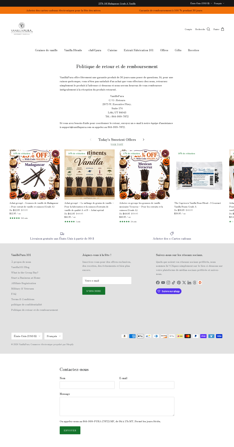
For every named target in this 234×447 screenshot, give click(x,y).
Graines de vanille (46, 50)
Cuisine (112, 50)
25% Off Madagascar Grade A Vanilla (117, 3)
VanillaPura (24, 344)
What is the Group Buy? (24, 272)
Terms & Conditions (22, 299)
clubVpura (95, 50)
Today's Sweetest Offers (117, 139)
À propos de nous (21, 262)
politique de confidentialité (26, 304)
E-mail (123, 378)
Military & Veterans (22, 288)
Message (65, 393)
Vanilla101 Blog (20, 267)
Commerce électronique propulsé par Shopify (52, 344)
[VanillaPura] (22, 29)
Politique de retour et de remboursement (34, 310)
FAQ (13, 294)
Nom (62, 378)
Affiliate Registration (23, 283)
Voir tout (117, 144)
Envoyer (70, 430)
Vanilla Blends (73, 50)
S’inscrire (93, 290)
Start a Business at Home (25, 277)
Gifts (178, 50)
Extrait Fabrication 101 (139, 50)
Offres (164, 50)
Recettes (193, 50)
